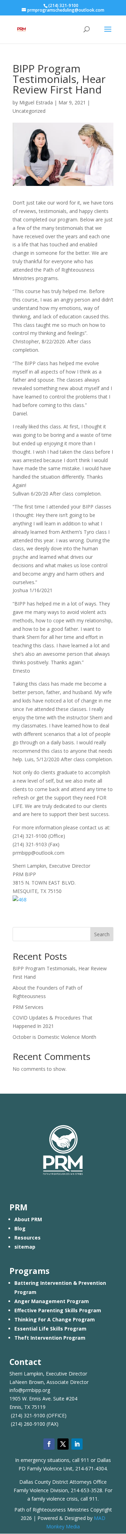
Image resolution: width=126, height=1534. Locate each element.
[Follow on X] (63, 1444)
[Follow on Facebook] (49, 1444)
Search (102, 934)
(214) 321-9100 (28, 1415)
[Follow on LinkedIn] (77, 1444)
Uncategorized (29, 111)
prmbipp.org (36, 1390)
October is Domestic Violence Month (54, 1037)
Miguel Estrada (36, 102)
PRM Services (28, 1007)
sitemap (24, 1246)
